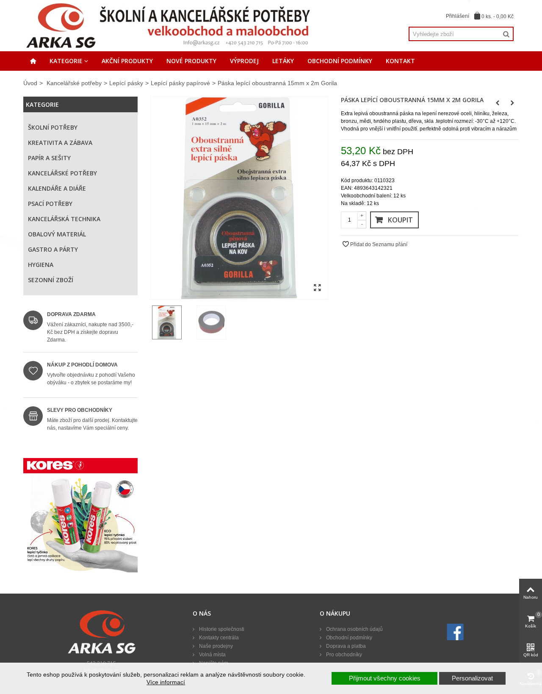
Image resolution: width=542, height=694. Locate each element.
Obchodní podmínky (339, 61)
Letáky (283, 61)
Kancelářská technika (64, 219)
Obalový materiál (57, 234)
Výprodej (244, 61)
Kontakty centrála (218, 638)
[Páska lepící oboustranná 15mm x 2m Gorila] (239, 198)
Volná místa (212, 655)
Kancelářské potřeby (74, 83)
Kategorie (66, 61)
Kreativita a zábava (60, 143)
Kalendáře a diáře (57, 188)
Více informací (166, 682)
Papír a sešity (49, 158)
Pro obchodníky (343, 655)
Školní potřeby (52, 127)
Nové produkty (191, 61)
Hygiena (40, 265)
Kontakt (400, 61)
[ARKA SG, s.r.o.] (167, 25)
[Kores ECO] (80, 515)
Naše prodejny (215, 646)
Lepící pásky (126, 83)
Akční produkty (127, 61)
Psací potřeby (50, 204)
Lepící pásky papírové (180, 83)
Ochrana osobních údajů (354, 629)
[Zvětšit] (317, 288)
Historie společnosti (221, 629)
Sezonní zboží (50, 280)
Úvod (30, 83)
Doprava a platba (345, 646)
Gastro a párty (53, 249)
